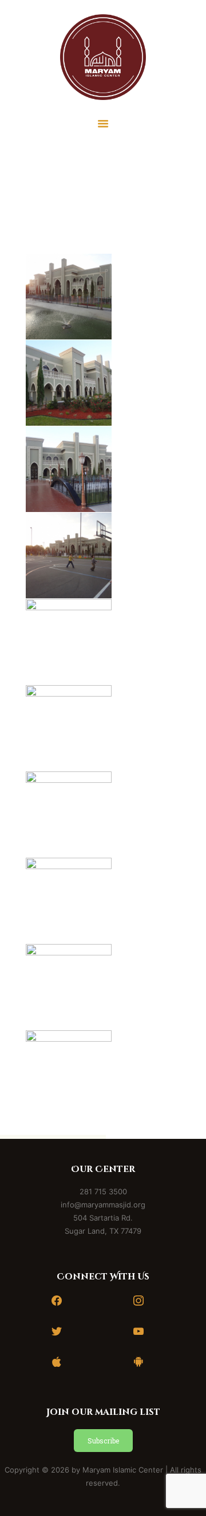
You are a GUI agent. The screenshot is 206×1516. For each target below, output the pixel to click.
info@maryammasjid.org (103, 1204)
